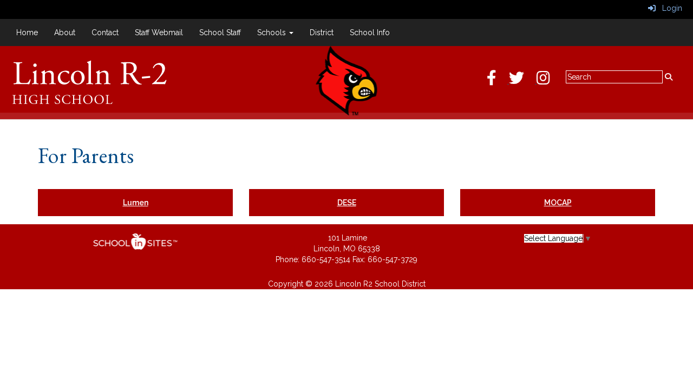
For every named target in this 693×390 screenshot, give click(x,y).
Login (669, 8)
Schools (272, 32)
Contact (105, 32)
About (64, 32)
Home (27, 32)
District (322, 32)
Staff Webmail (159, 32)
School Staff (220, 32)
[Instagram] (549, 80)
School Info (370, 32)
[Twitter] (523, 80)
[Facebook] (498, 80)
